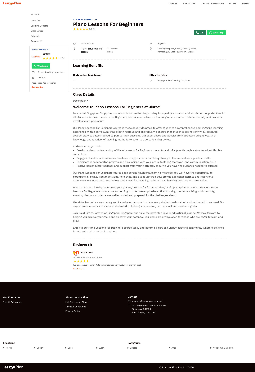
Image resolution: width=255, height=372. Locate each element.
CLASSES (172, 3)
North (9, 347)
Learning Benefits (39, 25)
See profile (37, 87)
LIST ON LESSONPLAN (212, 3)
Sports (133, 347)
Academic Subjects (223, 347)
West (101, 347)
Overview (35, 20)
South (40, 347)
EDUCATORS (189, 3)
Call (202, 32)
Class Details (37, 31)
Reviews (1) (36, 41)
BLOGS (232, 3)
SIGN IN (245, 3)
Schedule (35, 36)
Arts (173, 347)
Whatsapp (42, 66)
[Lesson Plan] (12, 3)
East (70, 347)
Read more (78, 269)
